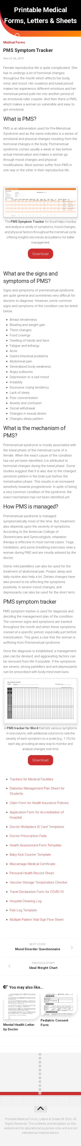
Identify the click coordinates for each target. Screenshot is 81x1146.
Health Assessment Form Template (35, 845)
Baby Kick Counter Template (30, 855)
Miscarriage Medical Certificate (32, 864)
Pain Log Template (23, 910)
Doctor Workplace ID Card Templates (37, 827)
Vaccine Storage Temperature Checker (38, 882)
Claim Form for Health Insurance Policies (39, 803)
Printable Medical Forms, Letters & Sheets (40, 15)
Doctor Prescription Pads (28, 836)
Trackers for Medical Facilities (31, 779)
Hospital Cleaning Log (25, 901)
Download (40, 254)
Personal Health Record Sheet (32, 873)
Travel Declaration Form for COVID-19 (37, 892)
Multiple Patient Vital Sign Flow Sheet (37, 920)
